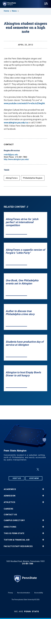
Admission (9, 496)
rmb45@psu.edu (11, 155)
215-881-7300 (27, 564)
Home (6, 11)
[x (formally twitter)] (38, 469)
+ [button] (43, 489)
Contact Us (10, 514)
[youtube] (32, 469)
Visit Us (16, 478)
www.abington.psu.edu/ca (16, 122)
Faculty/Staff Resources (18, 546)
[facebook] (19, 469)
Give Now (34, 478)
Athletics (9, 502)
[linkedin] (26, 469)
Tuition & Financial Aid (17, 540)
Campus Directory (14, 520)
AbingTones (12, 178)
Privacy (10, 593)
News (14, 11)
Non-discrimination (23, 593)
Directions (10, 527)
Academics (10, 489)
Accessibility (38, 593)
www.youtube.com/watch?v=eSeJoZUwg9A (24, 103)
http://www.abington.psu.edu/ (16, 159)
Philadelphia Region (32, 178)
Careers (8, 509)
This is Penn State (14, 533)
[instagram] (13, 469)
